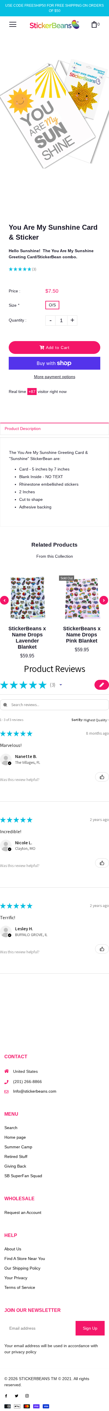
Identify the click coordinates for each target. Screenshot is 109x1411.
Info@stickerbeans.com (34, 1091)
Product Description (23, 428)
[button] (60, 684)
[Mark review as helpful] (102, 777)
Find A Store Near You (24, 1258)
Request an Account (22, 1212)
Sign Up (90, 1328)
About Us (12, 1249)
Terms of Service (19, 1287)
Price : (14, 291)
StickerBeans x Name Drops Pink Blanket (82, 635)
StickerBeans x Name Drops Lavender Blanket (27, 638)
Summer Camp (18, 1147)
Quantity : (17, 320)
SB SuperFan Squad (23, 1175)
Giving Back (15, 1166)
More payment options (54, 376)
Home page (15, 1137)
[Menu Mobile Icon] (12, 24)
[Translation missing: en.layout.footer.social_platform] (6, 1395)
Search (10, 1127)
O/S (52, 305)
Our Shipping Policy (22, 1268)
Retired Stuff (15, 1156)
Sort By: (77, 719)
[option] (54, 114)
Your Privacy (15, 1277)
